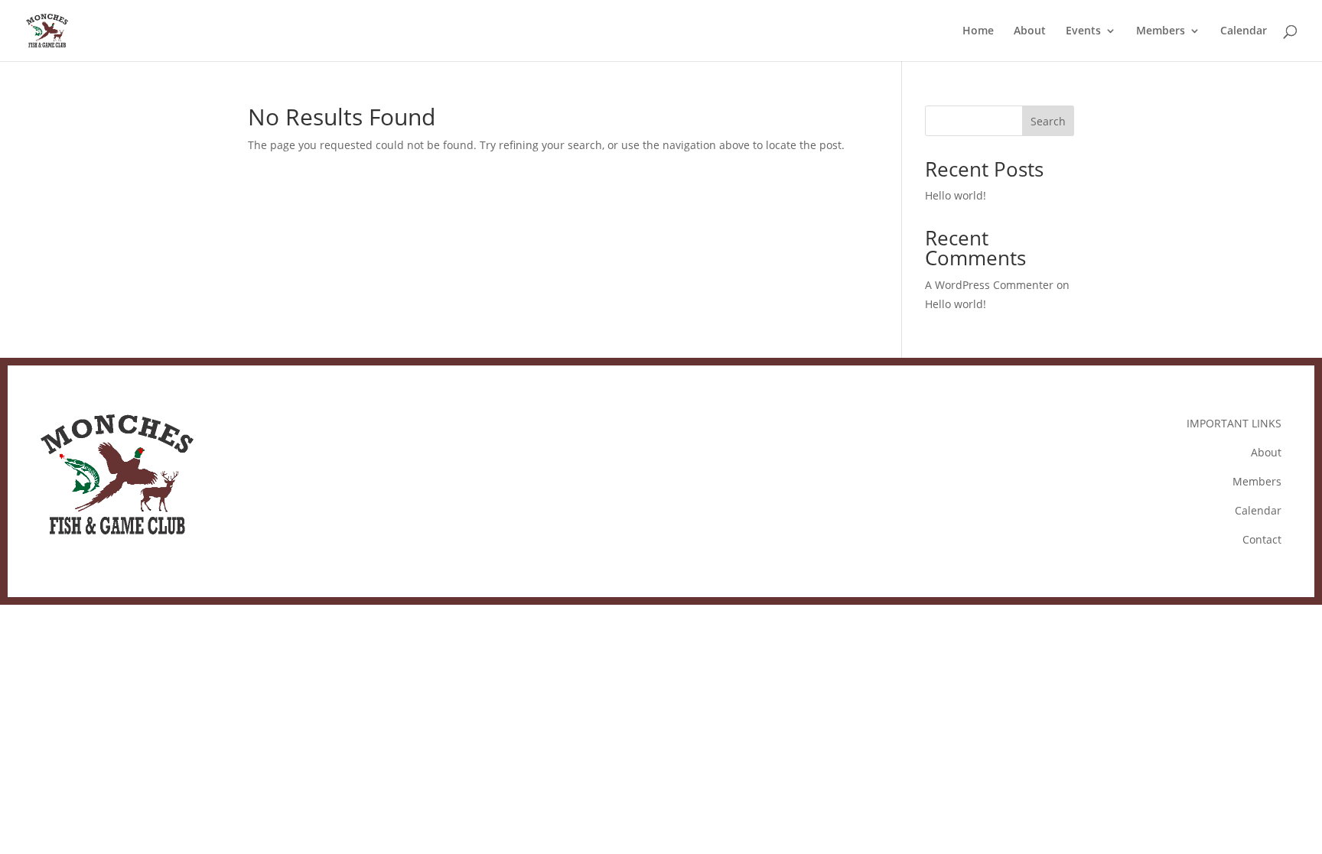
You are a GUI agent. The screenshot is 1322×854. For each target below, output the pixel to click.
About (1030, 31)
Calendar (1243, 31)
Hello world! (955, 195)
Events (1083, 31)
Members (1160, 31)
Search (1048, 121)
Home (978, 31)
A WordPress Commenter (989, 285)
